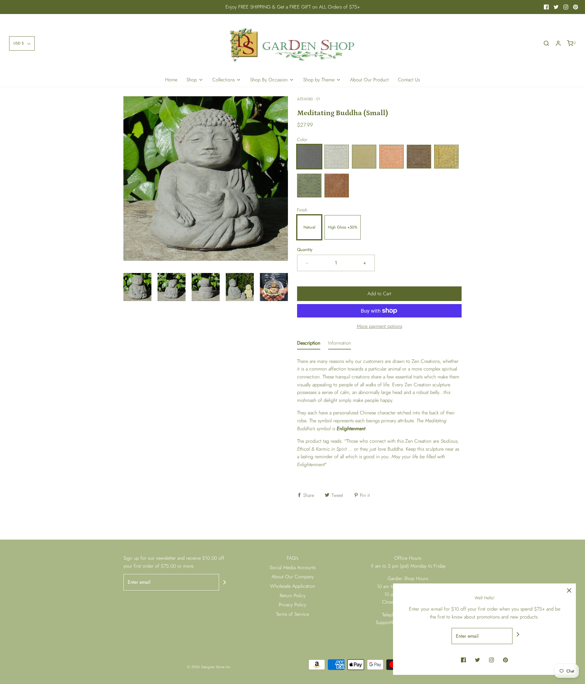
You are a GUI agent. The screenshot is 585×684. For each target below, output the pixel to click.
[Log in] (558, 43)
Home (171, 79)
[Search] (546, 43)
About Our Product (369, 79)
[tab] (308, 344)
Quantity (304, 249)
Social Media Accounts (293, 567)
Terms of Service (292, 614)
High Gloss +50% (342, 227)
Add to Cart (379, 293)
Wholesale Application (292, 586)
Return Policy (293, 595)
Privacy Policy (292, 604)
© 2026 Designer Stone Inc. (209, 667)
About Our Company (292, 576)
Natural (309, 227)
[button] (22, 43)
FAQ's (292, 558)
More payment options (379, 326)
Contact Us (409, 79)
